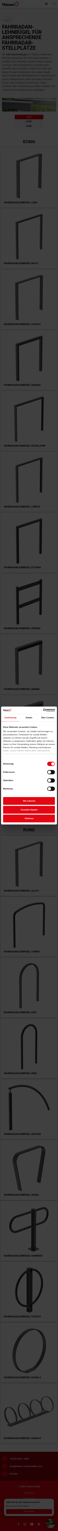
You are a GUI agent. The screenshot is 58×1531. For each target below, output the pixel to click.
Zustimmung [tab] (10, 717)
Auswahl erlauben (29, 810)
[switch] (51, 772)
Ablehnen (29, 818)
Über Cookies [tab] (47, 717)
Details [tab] (29, 717)
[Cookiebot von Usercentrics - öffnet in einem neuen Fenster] (43, 710)
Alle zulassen (29, 801)
